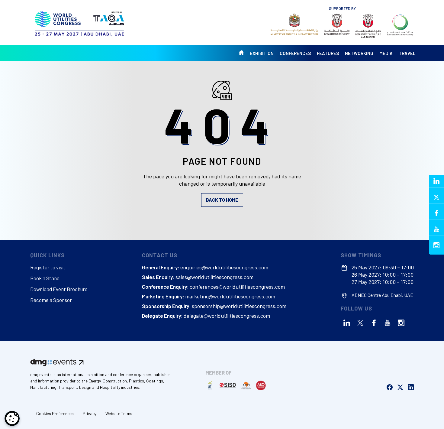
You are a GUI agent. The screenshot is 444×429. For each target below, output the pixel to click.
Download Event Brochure (59, 289)
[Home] (80, 22)
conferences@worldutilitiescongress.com (237, 286)
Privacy (89, 413)
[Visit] (294, 24)
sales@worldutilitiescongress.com (214, 277)
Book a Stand (45, 278)
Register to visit (48, 267)
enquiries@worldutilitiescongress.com (224, 267)
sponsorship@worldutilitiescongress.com (239, 306)
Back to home (222, 200)
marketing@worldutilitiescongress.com (230, 296)
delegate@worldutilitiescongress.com (227, 315)
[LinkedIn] (347, 323)
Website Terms (118, 413)
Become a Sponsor (51, 300)
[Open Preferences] (12, 418)
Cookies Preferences (55, 413)
